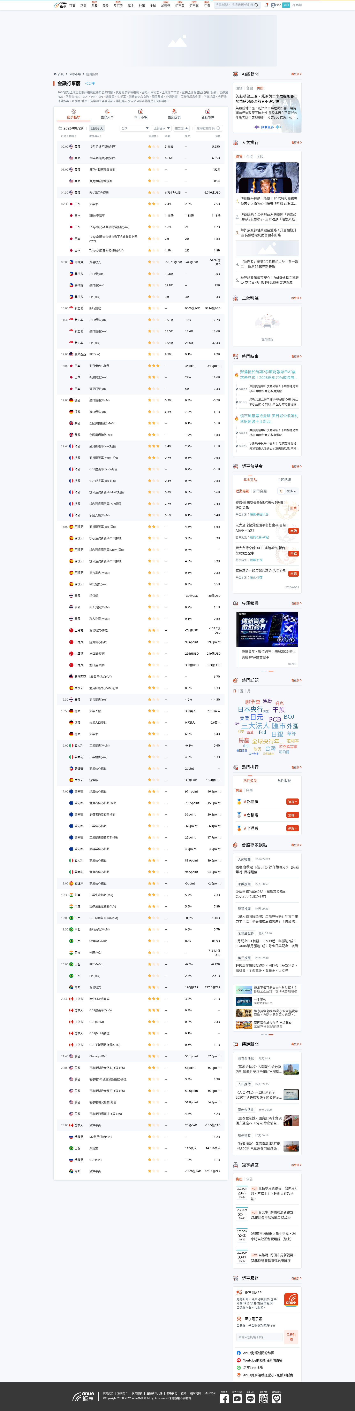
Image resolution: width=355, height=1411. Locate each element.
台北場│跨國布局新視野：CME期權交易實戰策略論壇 (274, 1215)
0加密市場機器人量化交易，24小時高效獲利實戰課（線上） (273, 1236)
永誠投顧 (244, 884)
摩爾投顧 (244, 908)
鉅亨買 (179, 5)
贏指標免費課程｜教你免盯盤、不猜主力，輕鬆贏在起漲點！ (274, 1193)
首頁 (72, 5)
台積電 (252, 814)
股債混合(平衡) (259, 537)
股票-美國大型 (259, 514)
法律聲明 (210, 1393)
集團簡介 (122, 1393)
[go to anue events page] (266, 5)
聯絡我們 (171, 1393)
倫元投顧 (244, 958)
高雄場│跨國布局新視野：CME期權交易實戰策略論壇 (274, 1258)
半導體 (252, 828)
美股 (106, 5)
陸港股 (118, 5)
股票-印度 (256, 577)
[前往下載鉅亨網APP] (289, 1300)
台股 (94, 5)
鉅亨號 (194, 5)
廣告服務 (137, 1393)
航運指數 (244, 1135)
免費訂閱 (291, 1337)
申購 (293, 531)
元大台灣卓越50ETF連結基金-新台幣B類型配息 (260, 550)
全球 (153, 5)
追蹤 (291, 802)
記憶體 (252, 801)
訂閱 (207, 5)
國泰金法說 (246, 1058)
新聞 (83, 5)
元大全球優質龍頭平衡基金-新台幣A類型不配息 (261, 528)
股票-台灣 (256, 560)
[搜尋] (218, 128)
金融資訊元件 (154, 1393)
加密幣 (165, 5)
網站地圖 (195, 1393)
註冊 (286, 5)
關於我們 (108, 1393)
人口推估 (244, 1084)
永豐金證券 (246, 933)
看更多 (295, 74)
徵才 (183, 1393)
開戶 (293, 508)
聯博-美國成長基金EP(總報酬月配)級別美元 (260, 505)
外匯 (142, 5)
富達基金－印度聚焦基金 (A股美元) (261, 570)
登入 (279, 5)
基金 (131, 5)
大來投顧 (244, 859)
